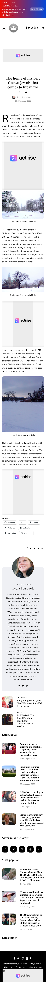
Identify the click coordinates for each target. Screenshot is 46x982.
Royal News (36, 963)
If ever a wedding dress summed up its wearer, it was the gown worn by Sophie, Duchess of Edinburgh (32, 897)
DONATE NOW (37, 9)
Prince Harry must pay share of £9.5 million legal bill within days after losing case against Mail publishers (32, 820)
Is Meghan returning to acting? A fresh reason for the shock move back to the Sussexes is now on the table (31, 797)
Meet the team (36, 967)
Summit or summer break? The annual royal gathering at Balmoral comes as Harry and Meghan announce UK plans (29, 773)
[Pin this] (38, 548)
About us (8, 967)
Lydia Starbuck (25, 97)
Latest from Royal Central (15, 963)
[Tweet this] (30, 548)
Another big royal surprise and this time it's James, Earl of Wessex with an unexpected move (31, 749)
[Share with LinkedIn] (34, 548)
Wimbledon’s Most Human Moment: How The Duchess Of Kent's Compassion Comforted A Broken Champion (32, 875)
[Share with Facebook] (27, 548)
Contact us (20, 967)
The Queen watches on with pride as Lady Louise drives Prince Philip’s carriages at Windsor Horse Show (31, 920)
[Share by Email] (42, 548)
